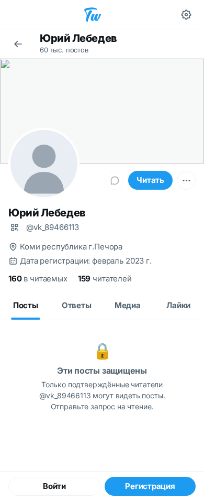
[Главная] (92, 14)
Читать (150, 180)
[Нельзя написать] (114, 180)
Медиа (128, 305)
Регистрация (150, 486)
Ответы (77, 305)
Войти (54, 486)
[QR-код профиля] (14, 227)
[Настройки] (186, 14)
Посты (25, 305)
